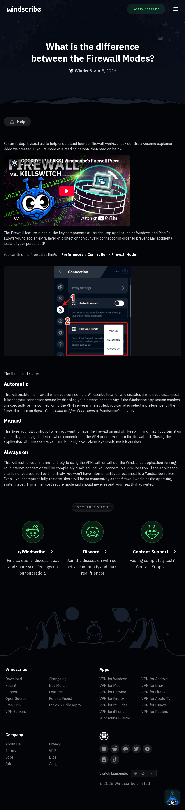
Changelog (58, 679)
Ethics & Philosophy (65, 705)
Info (8, 763)
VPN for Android (154, 679)
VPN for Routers (154, 711)
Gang (53, 763)
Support (12, 692)
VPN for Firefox (112, 698)
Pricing (10, 685)
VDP (52, 750)
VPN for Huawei (154, 705)
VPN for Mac (109, 685)
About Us (13, 744)
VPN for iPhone (111, 711)
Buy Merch (58, 685)
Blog (53, 757)
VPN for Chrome (112, 692)
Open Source (15, 698)
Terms (10, 750)
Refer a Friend (60, 698)
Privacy (55, 744)
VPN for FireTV (153, 692)
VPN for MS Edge (113, 705)
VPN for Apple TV (156, 698)
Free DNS (13, 705)
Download (13, 679)
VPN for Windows (113, 679)
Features (56, 692)
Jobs (9, 757)
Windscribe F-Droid (114, 718)
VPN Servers (15, 711)
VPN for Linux (152, 685)
